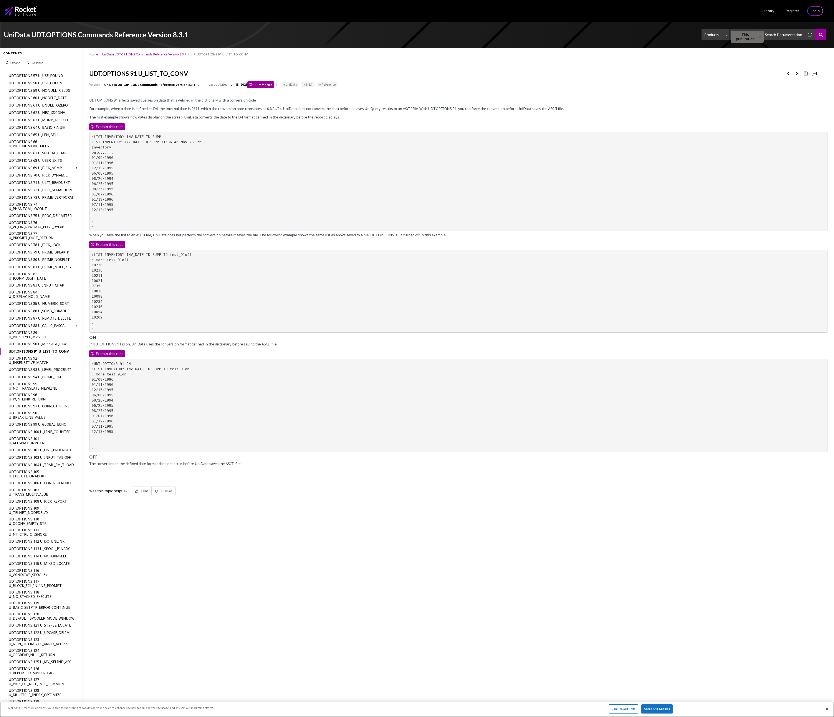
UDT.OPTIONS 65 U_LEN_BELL (34, 134)
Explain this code (109, 126)
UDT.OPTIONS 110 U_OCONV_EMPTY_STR (27, 521)
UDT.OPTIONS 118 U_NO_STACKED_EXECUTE (30, 594)
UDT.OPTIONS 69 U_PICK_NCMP (35, 167)
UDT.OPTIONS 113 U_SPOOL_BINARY (39, 548)
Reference (328, 84)
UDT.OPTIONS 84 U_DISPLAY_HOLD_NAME (29, 294)
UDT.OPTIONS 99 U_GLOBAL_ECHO (37, 424)
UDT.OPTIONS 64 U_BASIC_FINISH (37, 127)
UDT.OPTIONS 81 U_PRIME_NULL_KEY (40, 267)
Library (768, 10)
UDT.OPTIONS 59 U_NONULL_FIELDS (39, 90)
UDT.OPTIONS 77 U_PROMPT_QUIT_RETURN (31, 235)
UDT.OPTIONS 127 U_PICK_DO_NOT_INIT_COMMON (36, 681)
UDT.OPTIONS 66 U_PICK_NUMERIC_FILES (29, 144)
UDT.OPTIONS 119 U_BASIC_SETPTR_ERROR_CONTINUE (39, 605)
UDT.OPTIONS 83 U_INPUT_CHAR (36, 285)
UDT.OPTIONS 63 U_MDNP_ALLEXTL (39, 120)
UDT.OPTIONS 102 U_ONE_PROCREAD (40, 450)
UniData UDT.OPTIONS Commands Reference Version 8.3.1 (144, 54)
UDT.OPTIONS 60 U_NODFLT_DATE (38, 97)
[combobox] (767, 34)
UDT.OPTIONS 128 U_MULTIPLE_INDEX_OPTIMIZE (35, 692)
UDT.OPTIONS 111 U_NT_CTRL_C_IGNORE (28, 532)
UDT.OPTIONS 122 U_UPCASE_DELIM (39, 632)
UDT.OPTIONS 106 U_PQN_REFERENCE (40, 483)
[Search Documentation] (820, 34)
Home (93, 54)
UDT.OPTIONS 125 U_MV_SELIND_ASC (40, 661)
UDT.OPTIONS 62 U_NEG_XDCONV (37, 112)
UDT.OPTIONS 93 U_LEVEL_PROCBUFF (40, 369)
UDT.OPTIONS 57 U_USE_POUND (36, 75)
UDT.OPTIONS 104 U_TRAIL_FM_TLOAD (41, 464)
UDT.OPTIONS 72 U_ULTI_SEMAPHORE (41, 190)
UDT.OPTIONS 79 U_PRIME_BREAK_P (39, 252)
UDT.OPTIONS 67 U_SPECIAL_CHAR (37, 153)
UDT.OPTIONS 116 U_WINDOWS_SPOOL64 (28, 572)
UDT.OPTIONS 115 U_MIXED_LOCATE (39, 563)
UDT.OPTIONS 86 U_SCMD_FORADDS (39, 310)
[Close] (827, 709)
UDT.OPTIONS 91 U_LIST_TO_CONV (39, 351)
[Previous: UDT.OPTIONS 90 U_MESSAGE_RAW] (788, 73)
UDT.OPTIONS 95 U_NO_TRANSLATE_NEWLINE (33, 386)
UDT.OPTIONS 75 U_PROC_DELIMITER (40, 215)
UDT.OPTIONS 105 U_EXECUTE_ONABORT (27, 474)
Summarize (264, 85)
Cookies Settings (623, 708)
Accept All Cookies (657, 708)
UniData (291, 84)
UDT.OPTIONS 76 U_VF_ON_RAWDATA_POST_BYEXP (36, 224)
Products (711, 34)
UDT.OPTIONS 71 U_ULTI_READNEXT (39, 182)
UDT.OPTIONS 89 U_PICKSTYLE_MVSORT (28, 334)
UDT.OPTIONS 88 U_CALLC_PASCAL (37, 325)
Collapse (37, 63)
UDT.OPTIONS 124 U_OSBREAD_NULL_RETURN (32, 652)
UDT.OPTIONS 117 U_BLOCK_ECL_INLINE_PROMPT (35, 583)
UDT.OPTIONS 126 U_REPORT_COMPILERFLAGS (32, 671)
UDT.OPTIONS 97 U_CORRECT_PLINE (39, 406)
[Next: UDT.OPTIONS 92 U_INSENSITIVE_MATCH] (797, 73)
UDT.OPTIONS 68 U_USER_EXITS (35, 160)
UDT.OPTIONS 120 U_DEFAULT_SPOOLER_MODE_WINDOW (41, 616)
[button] (760, 36)
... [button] (191, 54)
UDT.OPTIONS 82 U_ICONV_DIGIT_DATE (27, 276)
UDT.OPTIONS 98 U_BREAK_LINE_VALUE (27, 415)
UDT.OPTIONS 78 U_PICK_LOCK (34, 244)
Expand (15, 63)
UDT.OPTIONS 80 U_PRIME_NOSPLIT (39, 259)
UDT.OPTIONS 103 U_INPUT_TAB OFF (40, 457)
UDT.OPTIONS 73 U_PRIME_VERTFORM (41, 197)
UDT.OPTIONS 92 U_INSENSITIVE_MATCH (29, 360)
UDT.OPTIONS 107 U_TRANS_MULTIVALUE (28, 492)
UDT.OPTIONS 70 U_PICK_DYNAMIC (38, 175)
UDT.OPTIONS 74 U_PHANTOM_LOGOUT (28, 206)
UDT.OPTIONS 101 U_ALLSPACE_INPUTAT (27, 441)
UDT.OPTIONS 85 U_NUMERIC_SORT (39, 303)
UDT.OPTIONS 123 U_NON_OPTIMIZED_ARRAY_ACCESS (38, 641)
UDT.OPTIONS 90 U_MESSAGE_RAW (38, 344)
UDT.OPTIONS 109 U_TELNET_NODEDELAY (28, 510)
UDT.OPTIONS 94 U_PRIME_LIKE (35, 377)
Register (792, 10)
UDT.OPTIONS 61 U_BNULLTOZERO (38, 105)
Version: (94, 84)
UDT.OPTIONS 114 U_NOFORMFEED (38, 556)
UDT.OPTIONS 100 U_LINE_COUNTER (39, 431)
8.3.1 (309, 84)
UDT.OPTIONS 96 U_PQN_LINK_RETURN (27, 397)
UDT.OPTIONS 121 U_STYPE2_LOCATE (40, 625)
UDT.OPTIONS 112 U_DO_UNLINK (37, 541)
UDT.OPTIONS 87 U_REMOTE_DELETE (40, 318)
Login (815, 10)
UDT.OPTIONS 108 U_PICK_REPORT (38, 501)
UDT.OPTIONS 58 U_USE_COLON (35, 83)
